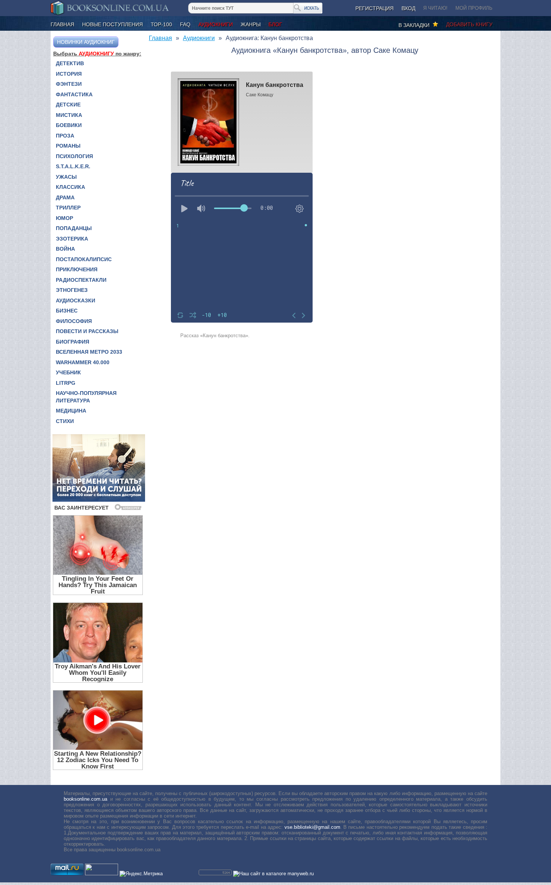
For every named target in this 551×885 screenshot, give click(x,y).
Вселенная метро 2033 (89, 352)
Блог (275, 24)
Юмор (64, 218)
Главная (62, 24)
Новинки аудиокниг (86, 42)
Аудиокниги (215, 24)
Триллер (68, 208)
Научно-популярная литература (86, 397)
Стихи (65, 421)
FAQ (185, 24)
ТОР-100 (161, 24)
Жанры (251, 24)
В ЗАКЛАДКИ (415, 25)
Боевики (69, 125)
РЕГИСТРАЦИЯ (374, 8)
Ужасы (66, 177)
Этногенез (72, 290)
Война (65, 249)
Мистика (69, 115)
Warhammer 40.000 (82, 362)
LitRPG (65, 383)
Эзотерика (72, 239)
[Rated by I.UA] (101, 873)
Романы (68, 146)
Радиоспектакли (81, 280)
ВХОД (408, 8)
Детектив (70, 63)
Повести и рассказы (87, 331)
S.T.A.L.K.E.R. (73, 166)
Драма (65, 197)
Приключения (76, 269)
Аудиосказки (75, 300)
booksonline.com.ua (85, 799)
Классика (70, 187)
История (69, 74)
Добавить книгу (469, 24)
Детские (68, 105)
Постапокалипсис (84, 259)
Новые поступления (112, 24)
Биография (72, 342)
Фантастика (74, 94)
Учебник (68, 372)
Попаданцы (74, 228)
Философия (74, 321)
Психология (74, 156)
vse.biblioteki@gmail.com (312, 827)
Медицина (71, 411)
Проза (65, 136)
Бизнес (67, 311)
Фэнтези (69, 84)
